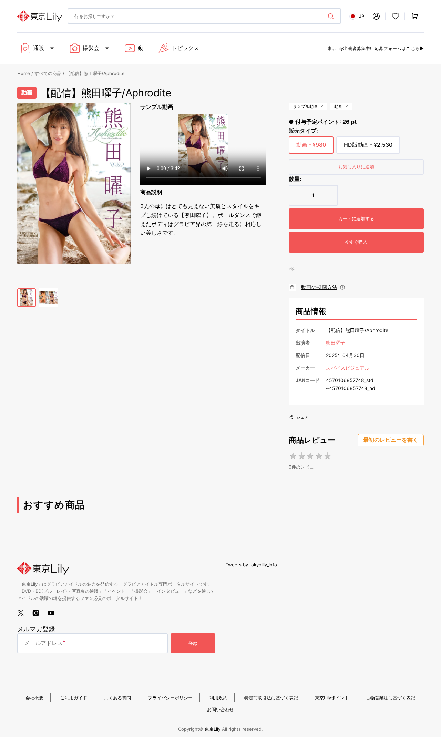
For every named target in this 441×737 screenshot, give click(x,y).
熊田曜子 (335, 343)
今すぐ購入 (356, 242)
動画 (338, 106)
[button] (376, 16)
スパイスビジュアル (347, 368)
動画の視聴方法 (319, 287)
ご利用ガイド (73, 697)
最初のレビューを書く (390, 440)
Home (23, 73)
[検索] (332, 16)
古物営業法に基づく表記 (390, 697)
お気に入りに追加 (356, 167)
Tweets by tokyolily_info (251, 564)
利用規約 (218, 697)
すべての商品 (47, 73)
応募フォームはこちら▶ (399, 48)
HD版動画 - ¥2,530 (368, 147)
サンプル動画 (305, 106)
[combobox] (204, 16)
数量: (295, 178)
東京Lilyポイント (332, 697)
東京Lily (212, 729)
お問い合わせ (220, 709)
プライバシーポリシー (170, 697)
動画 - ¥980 (311, 147)
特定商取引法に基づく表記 (271, 697)
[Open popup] (342, 287)
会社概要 (34, 697)
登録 (192, 643)
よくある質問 (117, 697)
